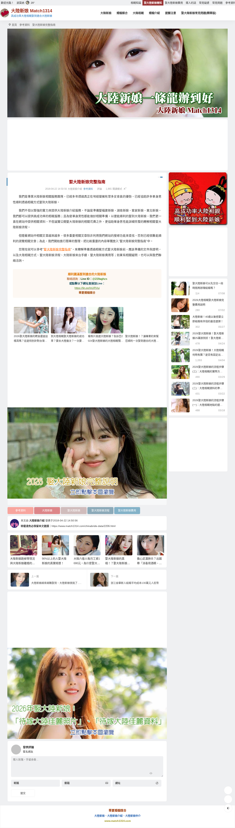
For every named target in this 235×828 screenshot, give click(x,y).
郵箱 (67, 783)
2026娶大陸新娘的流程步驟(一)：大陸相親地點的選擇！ (208, 405)
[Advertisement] (117, 145)
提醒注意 (170, 13)
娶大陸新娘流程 (100, 510)
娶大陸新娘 (73, 510)
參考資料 (24, 24)
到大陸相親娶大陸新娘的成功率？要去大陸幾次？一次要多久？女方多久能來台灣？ (67, 341)
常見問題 (217, 2)
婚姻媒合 (122, 13)
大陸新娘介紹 (37, 520)
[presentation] (144, 541)
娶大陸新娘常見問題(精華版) (198, 13)
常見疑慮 (204, 2)
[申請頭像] (159, 748)
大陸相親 (138, 13)
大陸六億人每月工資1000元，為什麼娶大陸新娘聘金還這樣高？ (55, 563)
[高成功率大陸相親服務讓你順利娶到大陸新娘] (198, 198)
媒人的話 (191, 2)
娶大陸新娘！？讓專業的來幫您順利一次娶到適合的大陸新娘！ (142, 341)
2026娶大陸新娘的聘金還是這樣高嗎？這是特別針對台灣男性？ (31, 341)
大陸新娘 (105, 13)
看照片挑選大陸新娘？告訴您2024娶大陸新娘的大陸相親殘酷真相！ (105, 341)
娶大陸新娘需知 (153, 2)
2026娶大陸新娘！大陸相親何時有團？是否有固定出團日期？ (208, 355)
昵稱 (16, 783)
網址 (117, 783)
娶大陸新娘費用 (174, 2)
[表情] (157, 774)
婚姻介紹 (154, 13)
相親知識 (136, 2)
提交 (23, 793)
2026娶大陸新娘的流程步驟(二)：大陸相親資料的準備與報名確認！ (208, 388)
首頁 (14, 24)
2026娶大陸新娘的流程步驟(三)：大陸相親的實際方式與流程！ (208, 371)
